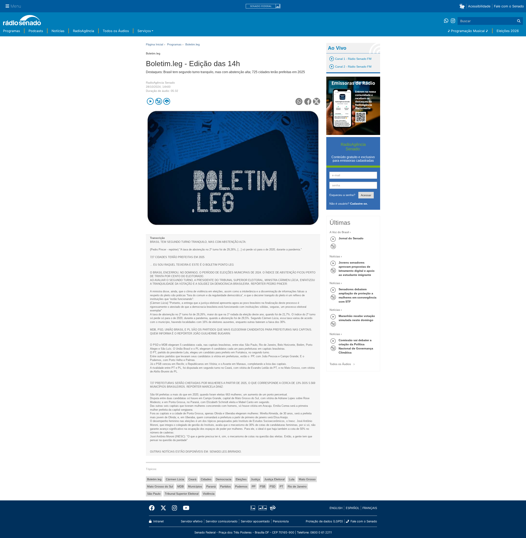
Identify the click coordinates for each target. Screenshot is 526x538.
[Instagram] (453, 21)
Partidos (225, 486)
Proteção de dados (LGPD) (324, 521)
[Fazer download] (167, 101)
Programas (11, 31)
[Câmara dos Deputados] (253, 508)
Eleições (241, 479)
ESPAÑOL (352, 508)
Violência (209, 493)
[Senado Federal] (263, 6)
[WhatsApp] (447, 21)
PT (281, 486)
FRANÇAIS (369, 508)
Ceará (192, 479)
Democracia (223, 479)
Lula (291, 479)
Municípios (195, 486)
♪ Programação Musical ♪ (468, 31)
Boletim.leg (154, 479)
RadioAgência (83, 31)
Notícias (58, 31)
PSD (272, 486)
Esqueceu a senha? (342, 195)
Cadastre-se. (359, 203)
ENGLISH (336, 508)
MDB (180, 486)
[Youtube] (184, 508)
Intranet (158, 521)
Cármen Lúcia (175, 479)
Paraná (211, 486)
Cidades (206, 479)
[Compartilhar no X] (316, 101)
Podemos (241, 486)
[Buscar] (519, 21)
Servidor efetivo (192, 521)
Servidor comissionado (222, 521)
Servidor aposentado (255, 521)
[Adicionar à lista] (158, 101)
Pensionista (281, 521)
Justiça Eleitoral (274, 479)
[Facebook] (153, 508)
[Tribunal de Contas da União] (272, 508)
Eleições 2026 (508, 31)
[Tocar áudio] (150, 101)
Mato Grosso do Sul (160, 486)
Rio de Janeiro (297, 486)
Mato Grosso (307, 479)
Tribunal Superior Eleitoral (181, 493)
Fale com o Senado (509, 6)
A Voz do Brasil (339, 232)
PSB (262, 486)
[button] (462, 6)
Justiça (255, 479)
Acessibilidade (479, 6)
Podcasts (36, 31)
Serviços (144, 31)
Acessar (366, 195)
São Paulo (153, 493)
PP (253, 486)
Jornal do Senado (351, 238)
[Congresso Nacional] (262, 508)
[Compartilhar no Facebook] (308, 101)
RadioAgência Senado (160, 82)
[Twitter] (163, 508)
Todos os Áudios (116, 31)
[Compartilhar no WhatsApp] (299, 101)
